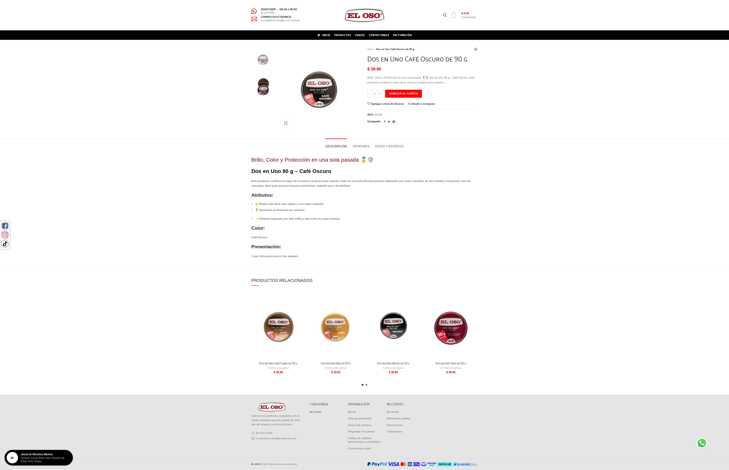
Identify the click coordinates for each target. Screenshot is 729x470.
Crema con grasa (278, 367)
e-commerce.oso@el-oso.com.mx (280, 20)
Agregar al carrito (403, 93)
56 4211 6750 (267, 12)
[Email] (393, 121)
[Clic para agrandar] (285, 123)
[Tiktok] (5, 244)
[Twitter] (389, 121)
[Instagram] (5, 235)
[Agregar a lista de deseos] (302, 297)
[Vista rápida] (302, 314)
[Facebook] (385, 121)
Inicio (370, 49)
